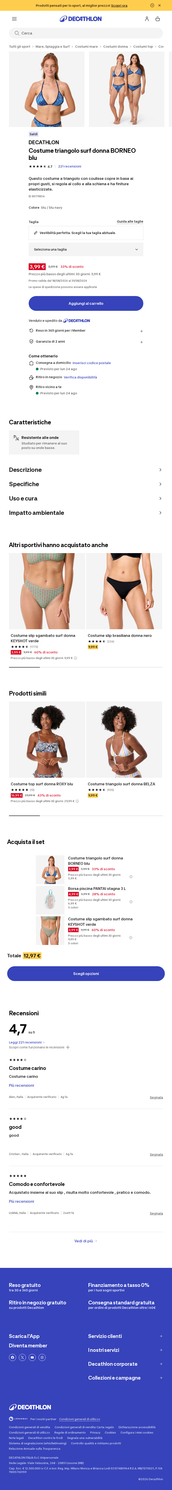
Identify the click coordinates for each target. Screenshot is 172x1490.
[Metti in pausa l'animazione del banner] (152, 5)
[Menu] (14, 18)
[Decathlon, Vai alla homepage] (81, 19)
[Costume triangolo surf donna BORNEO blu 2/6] (126, 89)
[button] (75, 658)
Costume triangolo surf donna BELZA (122, 784)
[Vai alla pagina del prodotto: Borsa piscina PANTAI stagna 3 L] (50, 900)
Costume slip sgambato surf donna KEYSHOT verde (43, 638)
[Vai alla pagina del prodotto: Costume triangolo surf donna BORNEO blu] (50, 869)
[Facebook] (12, 1357)
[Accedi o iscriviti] (147, 18)
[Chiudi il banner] (159, 5)
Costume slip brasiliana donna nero (120, 635)
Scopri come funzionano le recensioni (36, 1047)
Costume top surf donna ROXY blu (42, 784)
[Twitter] (22, 1357)
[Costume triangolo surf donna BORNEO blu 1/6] (46, 89)
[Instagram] (42, 1357)
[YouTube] (32, 1357)
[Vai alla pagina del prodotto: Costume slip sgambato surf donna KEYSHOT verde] (50, 930)
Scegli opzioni (86, 973)
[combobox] (86, 249)
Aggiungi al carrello (86, 303)
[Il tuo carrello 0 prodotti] (157, 18)
